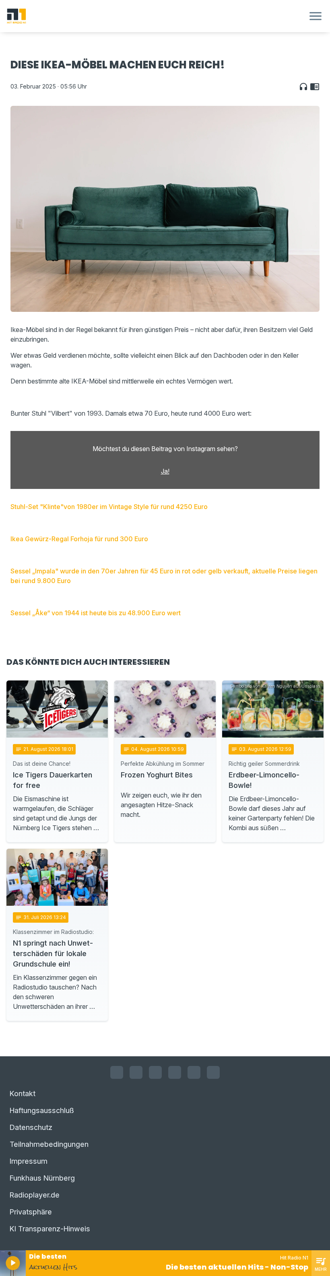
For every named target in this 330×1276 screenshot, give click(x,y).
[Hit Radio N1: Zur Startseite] (155, 16)
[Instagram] (136, 1072)
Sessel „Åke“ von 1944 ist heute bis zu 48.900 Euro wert (95, 613)
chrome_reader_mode (315, 86)
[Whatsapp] (174, 1072)
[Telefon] (213, 1072)
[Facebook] (116, 1072)
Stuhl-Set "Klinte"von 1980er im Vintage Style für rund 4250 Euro (109, 507)
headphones (303, 86)
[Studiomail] (194, 1072)
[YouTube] (155, 1072)
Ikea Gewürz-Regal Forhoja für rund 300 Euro (79, 539)
